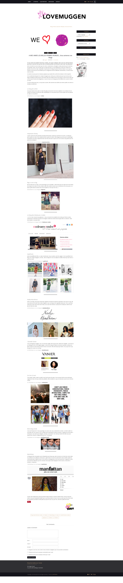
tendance (56, 517)
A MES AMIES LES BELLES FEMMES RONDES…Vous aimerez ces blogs (50, 56)
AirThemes (55, 574)
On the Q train (31, 375)
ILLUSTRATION (43, 1)
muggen (45, 59)
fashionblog (51, 515)
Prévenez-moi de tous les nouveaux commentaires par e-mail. (41, 552)
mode (57, 515)
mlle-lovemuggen (82, 58)
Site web (29, 547)
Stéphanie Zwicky (32, 133)
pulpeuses (45, 517)
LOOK (55, 52)
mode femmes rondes (65, 515)
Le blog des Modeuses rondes (36, 215)
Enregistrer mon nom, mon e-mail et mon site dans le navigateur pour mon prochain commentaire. (48, 549)
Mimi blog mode (32, 429)
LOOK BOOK (51, 1)
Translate (86, 36)
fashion (45, 515)
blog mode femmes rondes (36, 515)
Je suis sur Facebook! (86, 47)
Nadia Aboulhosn (32, 299)
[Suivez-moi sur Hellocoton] (82, 57)
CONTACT (58, 1)
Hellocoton (88, 58)
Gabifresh (30, 254)
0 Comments (55, 59)
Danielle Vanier (32, 341)
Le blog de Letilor (32, 89)
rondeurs (50, 517)
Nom (28, 540)
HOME (29, 1)
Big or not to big (32, 182)
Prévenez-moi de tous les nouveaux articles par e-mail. (39, 554)
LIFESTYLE (50, 52)
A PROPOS (35, 1)
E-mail (28, 543)
